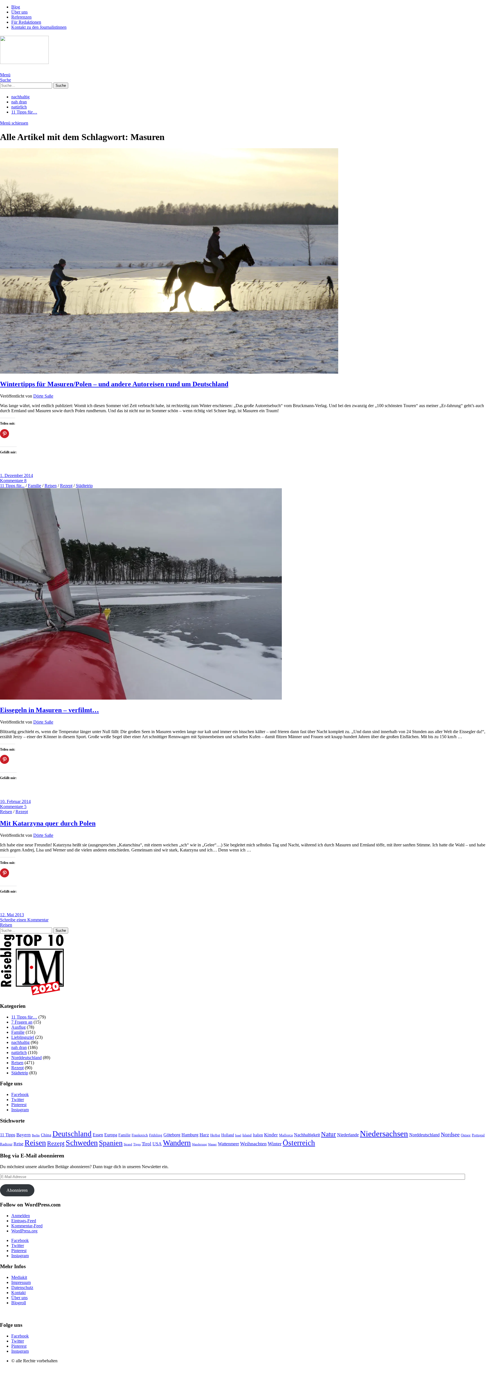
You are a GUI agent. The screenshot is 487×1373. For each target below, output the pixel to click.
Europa (110, 1134)
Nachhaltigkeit (307, 1134)
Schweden (82, 1142)
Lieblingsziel (22, 1037)
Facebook (20, 1094)
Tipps (137, 1144)
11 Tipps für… (24, 112)
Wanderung (199, 1144)
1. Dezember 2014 (16, 475)
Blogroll (18, 1302)
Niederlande (348, 1134)
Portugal (478, 1135)
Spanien (111, 1143)
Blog (15, 7)
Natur (328, 1134)
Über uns (19, 12)
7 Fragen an (21, 1022)
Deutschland (72, 1134)
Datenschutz (22, 1287)
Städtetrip (84, 485)
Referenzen (21, 17)
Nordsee (450, 1134)
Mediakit (19, 1277)
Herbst (215, 1135)
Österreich (299, 1143)
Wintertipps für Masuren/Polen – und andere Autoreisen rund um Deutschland (114, 384)
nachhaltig (20, 96)
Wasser (212, 1144)
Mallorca (286, 1135)
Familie (34, 485)
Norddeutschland (26, 1057)
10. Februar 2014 (15, 801)
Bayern (23, 1134)
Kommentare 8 (13, 480)
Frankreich (140, 1135)
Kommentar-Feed (27, 1225)
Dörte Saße (43, 396)
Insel (238, 1135)
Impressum (21, 1282)
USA (157, 1143)
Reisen (51, 485)
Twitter (17, 1099)
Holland (227, 1135)
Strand (128, 1144)
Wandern (177, 1142)
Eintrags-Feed (23, 1220)
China (46, 1135)
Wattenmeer (228, 1143)
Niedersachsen (384, 1133)
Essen (98, 1134)
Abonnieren (17, 1190)
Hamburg (189, 1134)
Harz (204, 1134)
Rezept (66, 485)
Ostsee (466, 1135)
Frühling (155, 1135)
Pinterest (18, 1104)
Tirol (146, 1143)
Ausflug (18, 1027)
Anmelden (20, 1215)
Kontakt (18, 1292)
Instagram (20, 1109)
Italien (258, 1135)
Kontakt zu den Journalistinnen (39, 27)
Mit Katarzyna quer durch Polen (48, 823)
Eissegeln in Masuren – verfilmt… (49, 710)
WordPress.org (24, 1230)
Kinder (271, 1134)
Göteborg (171, 1134)
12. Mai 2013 (12, 914)
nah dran (19, 101)
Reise (18, 1143)
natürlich (19, 107)
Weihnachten (253, 1143)
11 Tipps (7, 1134)
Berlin (36, 1135)
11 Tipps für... (12, 485)
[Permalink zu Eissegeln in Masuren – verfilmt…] (141, 698)
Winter (275, 1143)
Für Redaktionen (26, 22)
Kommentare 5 (13, 806)
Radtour (6, 1144)
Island (247, 1135)
